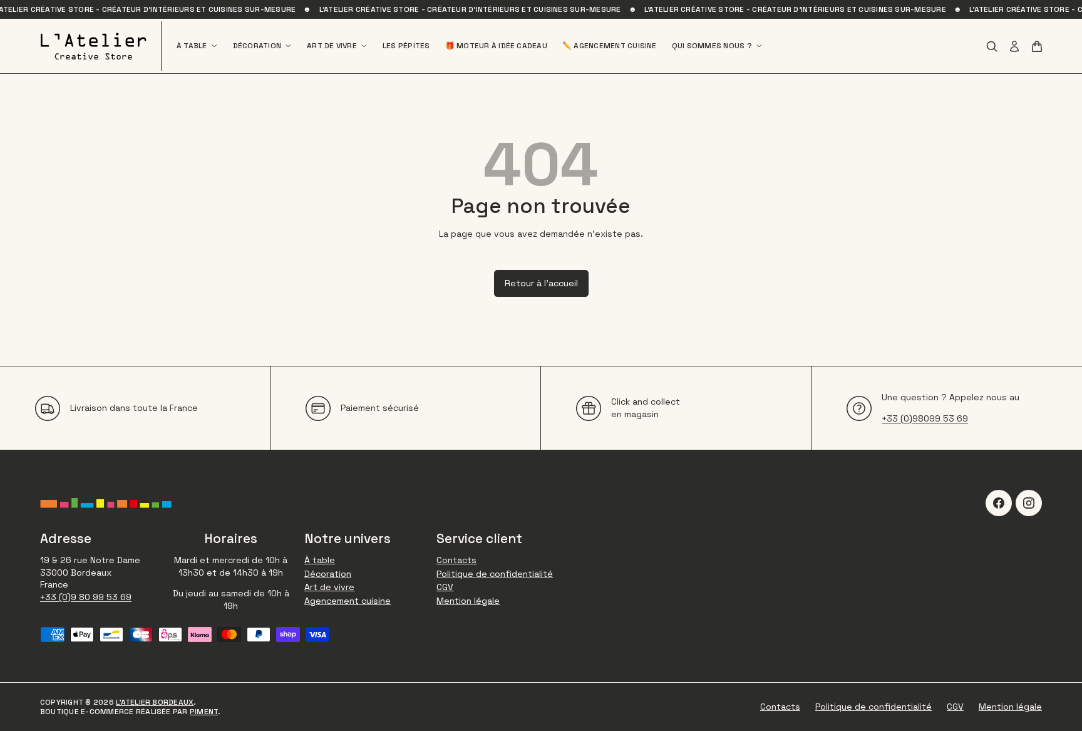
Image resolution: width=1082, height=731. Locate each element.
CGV (444, 587)
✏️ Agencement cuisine (609, 46)
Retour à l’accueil (541, 283)
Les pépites (406, 46)
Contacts (456, 560)
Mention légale (468, 600)
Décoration (257, 46)
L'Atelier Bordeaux (154, 702)
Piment (204, 712)
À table (192, 46)
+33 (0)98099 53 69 (925, 418)
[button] (1037, 46)
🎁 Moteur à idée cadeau (496, 46)
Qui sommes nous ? (712, 46)
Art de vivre (332, 46)
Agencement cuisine (347, 600)
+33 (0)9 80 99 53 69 (85, 597)
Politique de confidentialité (494, 573)
